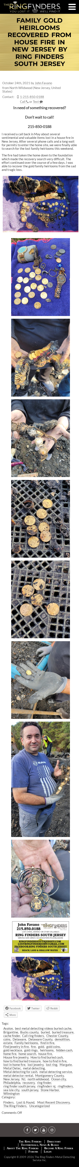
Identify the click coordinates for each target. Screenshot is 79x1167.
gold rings (31, 1050)
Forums (33, 1151)
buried (45, 1032)
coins (7, 1039)
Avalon (8, 1028)
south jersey (29, 1090)
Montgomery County (49, 1075)
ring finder (44, 1082)
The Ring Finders (15, 1106)
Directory (54, 1141)
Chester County (57, 1036)
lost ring (51, 1064)
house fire (45, 1054)
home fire (9, 1054)
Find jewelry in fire (16, 1046)
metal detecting (34, 1068)
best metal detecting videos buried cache (43, 1028)
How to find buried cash (47, 1057)
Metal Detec (12, 1068)
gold (41, 1046)
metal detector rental (18, 1075)
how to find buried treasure (22, 1061)
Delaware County (40, 1039)
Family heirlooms (26, 1043)
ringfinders (65, 1086)
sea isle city (11, 1090)
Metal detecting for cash (20, 1072)
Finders (8, 1102)
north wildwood (38, 1079)
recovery (29, 1082)
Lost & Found (25, 1102)
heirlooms (47, 1050)
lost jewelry (36, 1064)
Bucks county (29, 1032)
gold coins (53, 1046)
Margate (66, 1064)
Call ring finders (33, 1036)
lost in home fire (14, 1064)
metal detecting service (55, 1072)
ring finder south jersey (19, 1086)
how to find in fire (55, 1061)
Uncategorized (39, 1106)
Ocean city (58, 1079)
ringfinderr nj (46, 1086)
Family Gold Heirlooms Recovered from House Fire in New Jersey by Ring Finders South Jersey (39, 42)
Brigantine (10, 1032)
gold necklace (12, 1050)
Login (47, 1151)
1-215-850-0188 (32, 97)
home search (27, 1054)
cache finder (11, 1036)
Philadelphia (11, 1082)
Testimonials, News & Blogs (40, 1144)
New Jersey (11, 1079)
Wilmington (11, 1093)
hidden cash (64, 1050)
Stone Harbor (50, 1090)
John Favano (43, 83)
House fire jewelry (15, 1057)
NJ (23, 1079)
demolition (62, 1039)
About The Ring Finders (23, 1148)
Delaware (19, 1039)
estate (7, 1043)
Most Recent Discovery (53, 1102)
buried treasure (63, 1032)
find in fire (47, 1043)
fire (33, 1046)
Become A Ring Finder (58, 1148)
